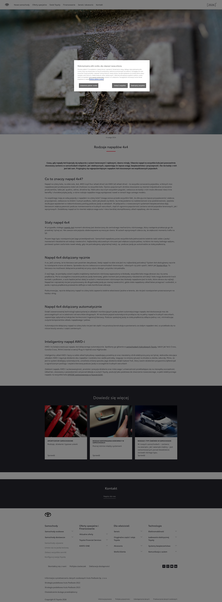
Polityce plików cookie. (96, 79)
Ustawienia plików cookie (88, 85)
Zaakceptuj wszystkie (138, 85)
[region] (112, 75)
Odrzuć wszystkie (120, 85)
